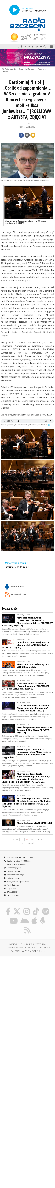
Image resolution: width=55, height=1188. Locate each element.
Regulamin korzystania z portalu (29, 947)
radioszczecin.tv (13, 878)
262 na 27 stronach (27, 843)
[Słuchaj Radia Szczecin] (14, 10)
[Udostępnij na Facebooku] (21, 135)
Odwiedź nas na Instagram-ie (29, 46)
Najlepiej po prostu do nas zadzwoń (18, 46)
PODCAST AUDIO (17, 587)
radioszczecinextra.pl (15, 875)
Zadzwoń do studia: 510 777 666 (20, 857)
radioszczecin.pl (13, 871)
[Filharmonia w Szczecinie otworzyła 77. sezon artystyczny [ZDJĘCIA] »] (28, 202)
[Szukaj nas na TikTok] (36, 908)
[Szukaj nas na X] (17, 908)
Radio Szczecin (10, 69)
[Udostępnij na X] (27, 135)
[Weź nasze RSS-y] (27, 927)
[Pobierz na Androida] (24, 917)
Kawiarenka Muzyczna (27, 69)
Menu (51, 46)
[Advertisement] (27, 987)
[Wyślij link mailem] (33, 135)
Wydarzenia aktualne (16, 563)
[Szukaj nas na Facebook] (8, 908)
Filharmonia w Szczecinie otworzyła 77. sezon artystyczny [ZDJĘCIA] (25, 222)
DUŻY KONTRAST (13, 895)
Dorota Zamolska (27, 127)
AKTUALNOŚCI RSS (18, 594)
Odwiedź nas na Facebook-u (21, 46)
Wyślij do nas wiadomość (41, 46)
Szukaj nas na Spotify (37, 46)
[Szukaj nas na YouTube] (13, 917)
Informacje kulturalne (17, 567)
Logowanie (11, 888)
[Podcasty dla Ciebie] (43, 917)
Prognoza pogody (14, 868)
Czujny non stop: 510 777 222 (19, 861)
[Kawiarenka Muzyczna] (27, 57)
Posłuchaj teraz (13, 885)
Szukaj (44, 46)
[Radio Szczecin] (27, 24)
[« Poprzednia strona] (14, 839)
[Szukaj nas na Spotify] (46, 908)
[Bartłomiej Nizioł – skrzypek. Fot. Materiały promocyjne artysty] (27, 160)
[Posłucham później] (48, 425)
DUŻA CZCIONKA (13, 892)
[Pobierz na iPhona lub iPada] (34, 917)
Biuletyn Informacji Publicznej (18, 881)
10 (37, 839)
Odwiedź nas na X (25, 46)
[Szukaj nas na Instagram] (26, 908)
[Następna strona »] (41, 839)
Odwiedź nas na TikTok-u (33, 46)
